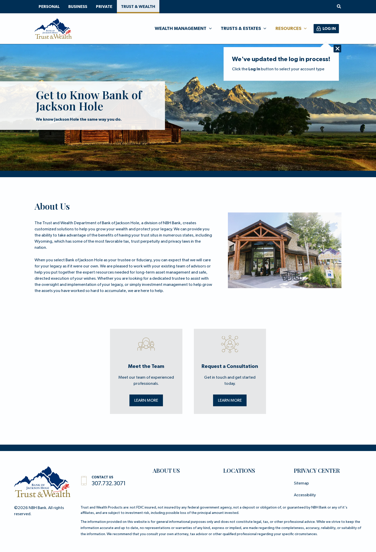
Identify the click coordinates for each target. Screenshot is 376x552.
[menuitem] (49, 6)
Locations (239, 470)
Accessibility (305, 495)
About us (166, 470)
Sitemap (301, 483)
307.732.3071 (109, 484)
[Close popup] (337, 48)
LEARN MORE (146, 401)
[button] (339, 6)
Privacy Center (317, 470)
